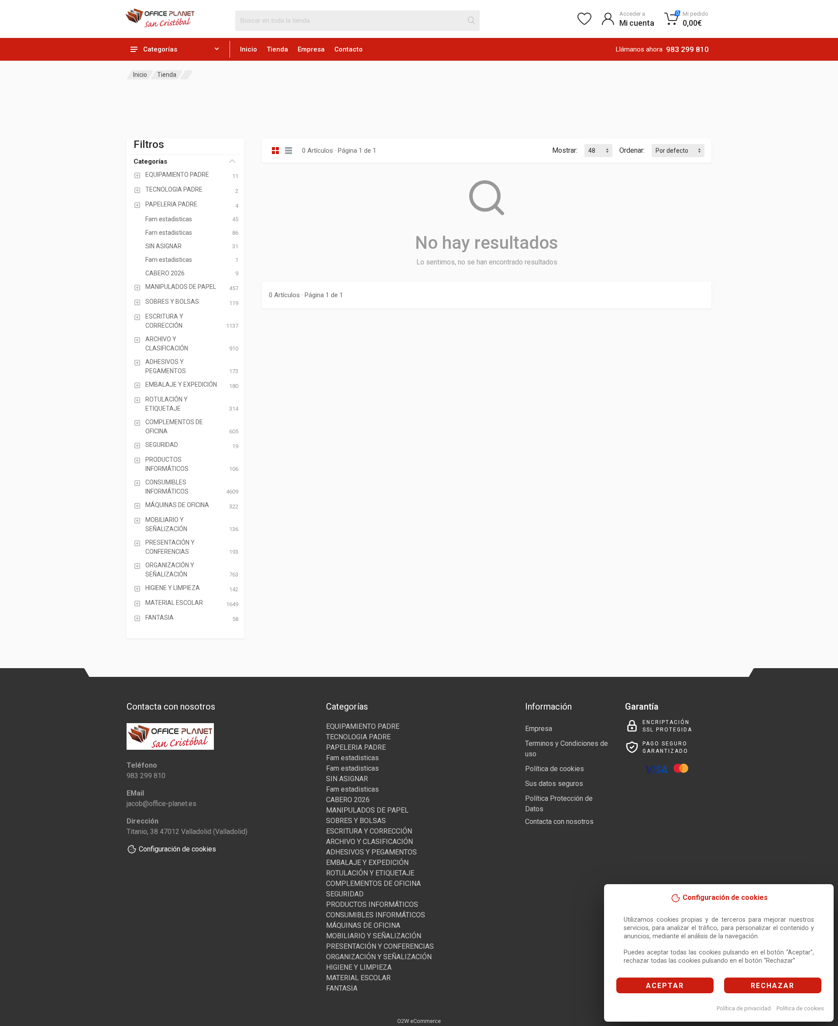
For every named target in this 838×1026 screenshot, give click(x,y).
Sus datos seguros (554, 783)
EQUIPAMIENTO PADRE (362, 726)
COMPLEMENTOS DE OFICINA (373, 883)
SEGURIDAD (345, 894)
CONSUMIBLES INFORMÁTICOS (375, 915)
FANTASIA (341, 988)
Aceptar (665, 985)
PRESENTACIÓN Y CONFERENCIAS (380, 946)
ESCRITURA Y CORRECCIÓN (369, 831)
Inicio (248, 49)
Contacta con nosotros (559, 821)
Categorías (150, 161)
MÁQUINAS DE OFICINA (363, 925)
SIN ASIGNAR (347, 779)
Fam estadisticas (352, 758)
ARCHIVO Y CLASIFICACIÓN (369, 841)
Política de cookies (800, 1008)
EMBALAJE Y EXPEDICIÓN (367, 862)
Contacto (348, 49)
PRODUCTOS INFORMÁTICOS (372, 904)
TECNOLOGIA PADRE (358, 737)
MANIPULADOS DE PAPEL (367, 810)
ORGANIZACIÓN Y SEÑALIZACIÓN (379, 957)
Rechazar (772, 985)
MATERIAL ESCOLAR (358, 978)
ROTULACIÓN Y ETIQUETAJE (370, 873)
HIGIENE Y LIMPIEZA (359, 967)
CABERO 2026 (348, 800)
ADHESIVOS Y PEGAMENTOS (371, 852)
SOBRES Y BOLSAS (356, 821)
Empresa (311, 49)
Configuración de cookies (177, 849)
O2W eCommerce (419, 1021)
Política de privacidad (744, 1008)
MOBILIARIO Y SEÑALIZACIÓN (373, 936)
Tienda (277, 49)
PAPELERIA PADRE (356, 747)
